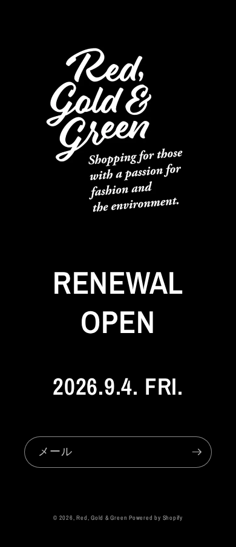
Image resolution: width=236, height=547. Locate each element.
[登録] (196, 452)
